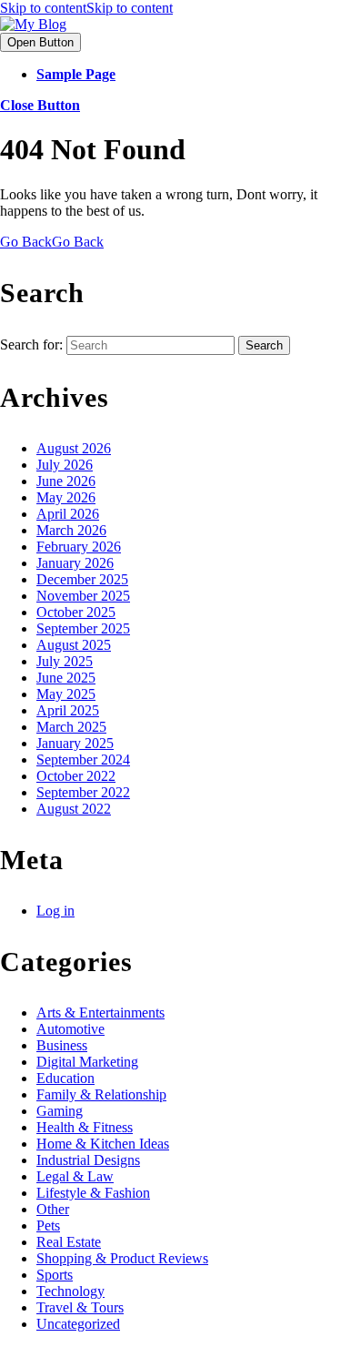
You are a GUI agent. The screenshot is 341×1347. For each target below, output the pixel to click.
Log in (55, 910)
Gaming (59, 1111)
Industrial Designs (88, 1160)
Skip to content (86, 7)
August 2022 (73, 808)
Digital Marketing (87, 1061)
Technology (70, 1291)
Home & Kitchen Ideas (102, 1143)
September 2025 (83, 628)
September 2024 (83, 759)
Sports (54, 1274)
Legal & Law (75, 1176)
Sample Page (75, 74)
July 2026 (64, 464)
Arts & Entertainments (100, 1012)
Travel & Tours (80, 1307)
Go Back (52, 241)
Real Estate (68, 1242)
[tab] (40, 42)
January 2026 (75, 563)
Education (65, 1078)
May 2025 (65, 694)
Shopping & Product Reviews (122, 1258)
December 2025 (82, 579)
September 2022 (83, 792)
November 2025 (83, 595)
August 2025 (73, 645)
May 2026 (65, 497)
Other (52, 1209)
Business (61, 1045)
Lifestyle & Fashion (93, 1192)
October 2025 (75, 612)
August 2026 (73, 448)
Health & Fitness (84, 1127)
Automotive (70, 1029)
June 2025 (65, 677)
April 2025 (67, 710)
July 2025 (64, 661)
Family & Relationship (101, 1094)
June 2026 (65, 481)
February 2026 (78, 546)
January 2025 (75, 743)
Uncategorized (78, 1324)
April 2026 (67, 514)
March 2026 (71, 530)
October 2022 (75, 776)
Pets (48, 1225)
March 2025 (71, 726)
